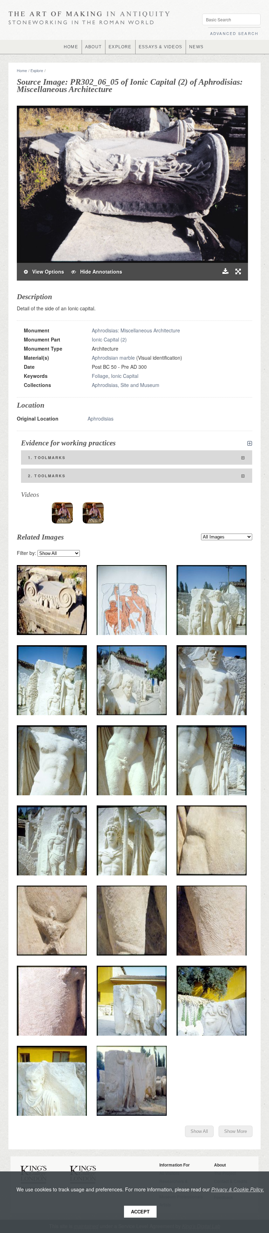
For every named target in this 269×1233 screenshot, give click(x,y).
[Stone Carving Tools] (62, 512)
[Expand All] (249, 443)
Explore (36, 70)
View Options (46, 271)
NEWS (196, 46)
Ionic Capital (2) (109, 339)
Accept (140, 1211)
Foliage (100, 375)
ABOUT (93, 46)
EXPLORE (120, 46)
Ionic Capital (124, 375)
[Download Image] (225, 271)
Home (22, 70)
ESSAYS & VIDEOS (160, 46)
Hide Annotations (99, 271)
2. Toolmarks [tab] (47, 475)
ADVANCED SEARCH (234, 33)
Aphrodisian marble (113, 357)
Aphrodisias (100, 418)
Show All (199, 1131)
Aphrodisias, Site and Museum (125, 384)
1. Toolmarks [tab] (47, 457)
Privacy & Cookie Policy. (237, 1189)
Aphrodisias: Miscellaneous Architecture (136, 330)
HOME (71, 46)
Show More (235, 1131)
